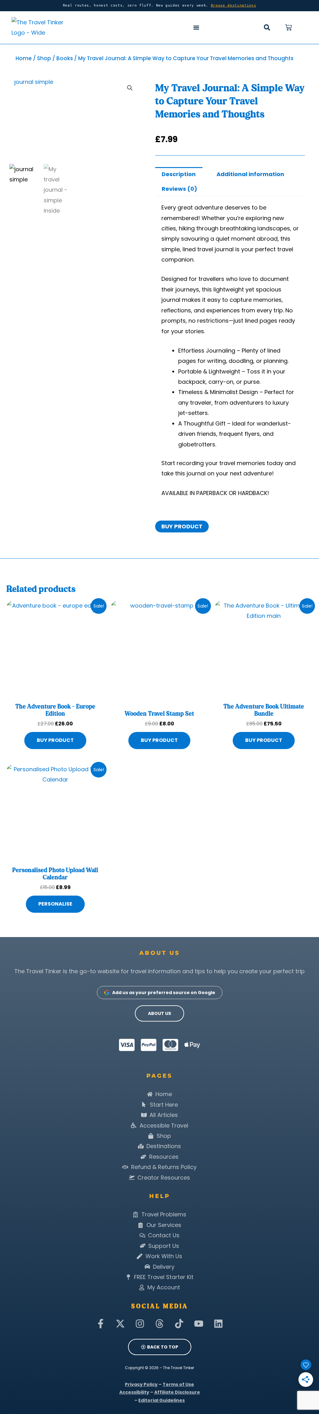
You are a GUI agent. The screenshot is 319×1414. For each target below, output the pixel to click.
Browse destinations (233, 5)
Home (24, 58)
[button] (267, 27)
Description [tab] (179, 174)
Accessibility (134, 1392)
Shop (44, 58)
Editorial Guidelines (161, 1400)
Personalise (55, 903)
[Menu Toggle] (196, 27)
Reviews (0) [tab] (179, 189)
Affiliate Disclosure (177, 1392)
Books (64, 58)
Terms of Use (178, 1384)
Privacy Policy (141, 1384)
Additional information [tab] (250, 174)
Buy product (181, 526)
